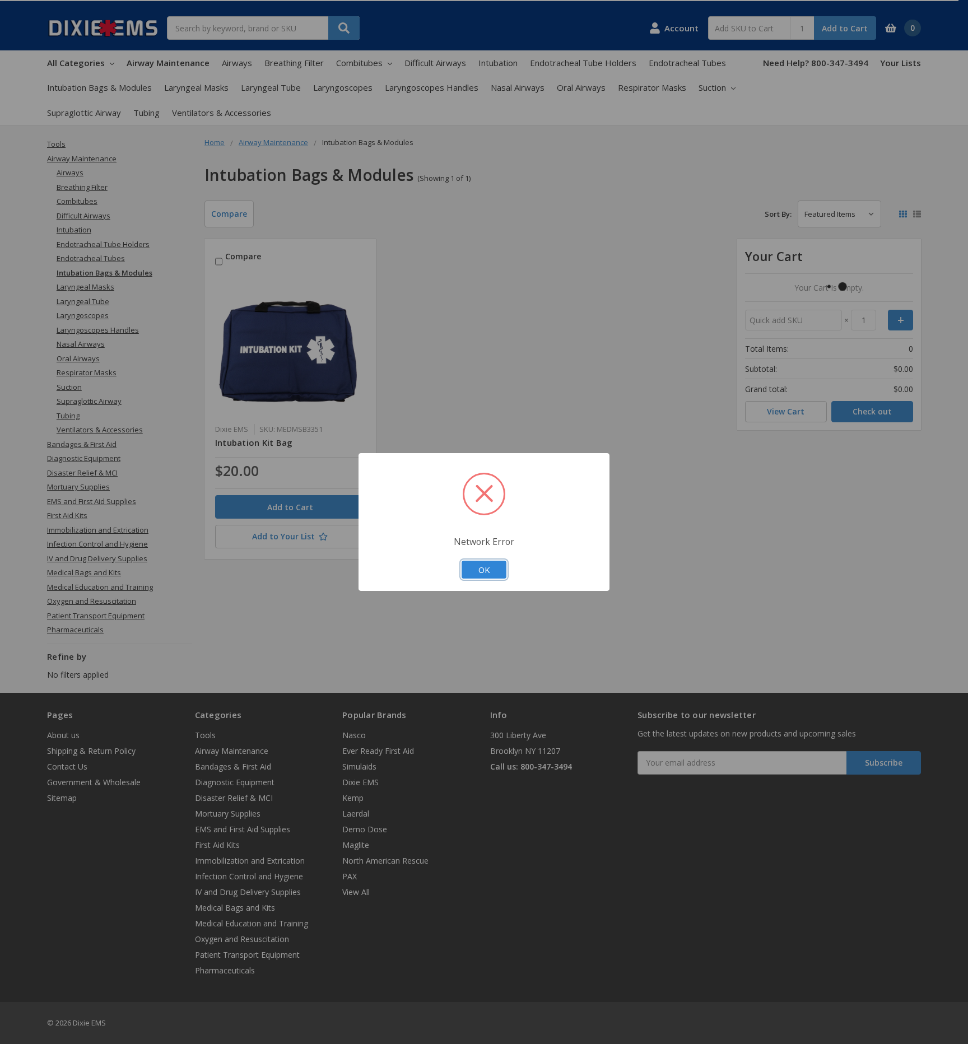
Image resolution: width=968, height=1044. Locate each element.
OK (484, 569)
